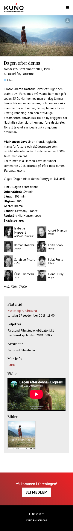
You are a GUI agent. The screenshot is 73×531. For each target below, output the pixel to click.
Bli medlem (36, 492)
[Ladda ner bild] (67, 20)
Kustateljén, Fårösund (22, 311)
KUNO (16, 7)
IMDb (11, 365)
